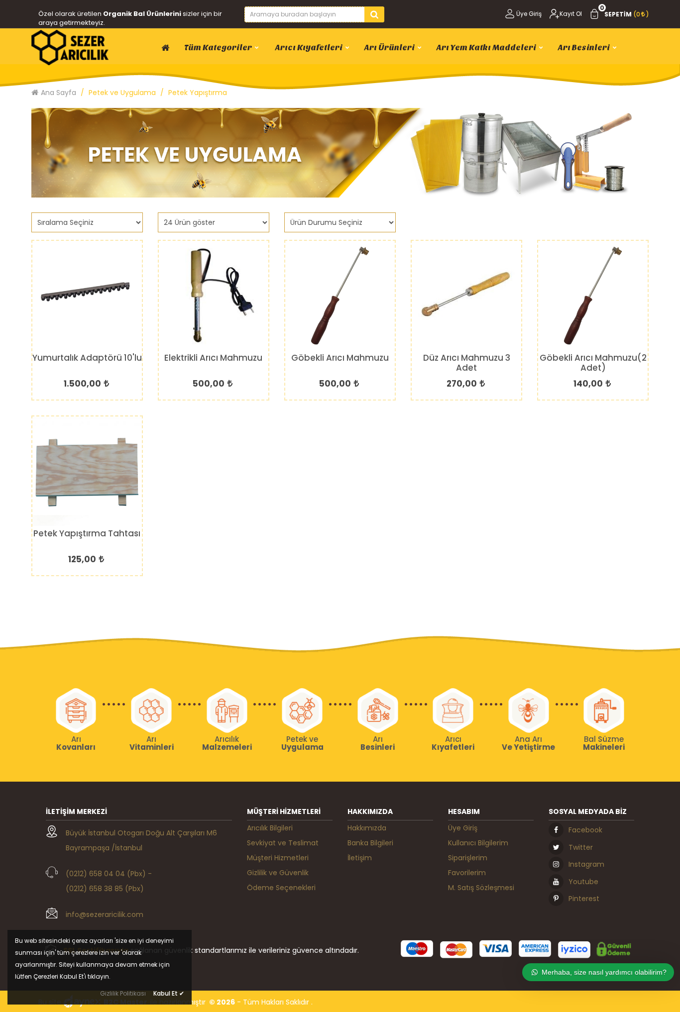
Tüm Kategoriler (218, 47)
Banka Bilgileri (370, 843)
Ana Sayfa (58, 93)
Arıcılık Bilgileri (270, 828)
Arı (76, 743)
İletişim (359, 858)
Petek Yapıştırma (197, 93)
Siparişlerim (467, 858)
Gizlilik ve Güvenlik (278, 873)
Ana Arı (528, 743)
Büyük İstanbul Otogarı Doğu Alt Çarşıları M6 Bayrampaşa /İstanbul (141, 840)
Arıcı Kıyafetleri (308, 47)
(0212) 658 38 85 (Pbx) (105, 889)
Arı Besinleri (584, 47)
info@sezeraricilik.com (104, 914)
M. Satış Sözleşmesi (481, 888)
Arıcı (453, 743)
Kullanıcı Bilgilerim (478, 843)
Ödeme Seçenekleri (281, 888)
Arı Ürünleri (389, 47)
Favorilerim (467, 873)
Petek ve (302, 743)
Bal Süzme (604, 743)
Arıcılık (227, 743)
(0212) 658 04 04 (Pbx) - (109, 874)
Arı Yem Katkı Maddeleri (486, 47)
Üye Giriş (529, 13)
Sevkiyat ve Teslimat (283, 843)
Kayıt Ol (571, 13)
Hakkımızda (366, 828)
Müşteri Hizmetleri (278, 858)
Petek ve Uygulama (122, 93)
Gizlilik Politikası (123, 993)
